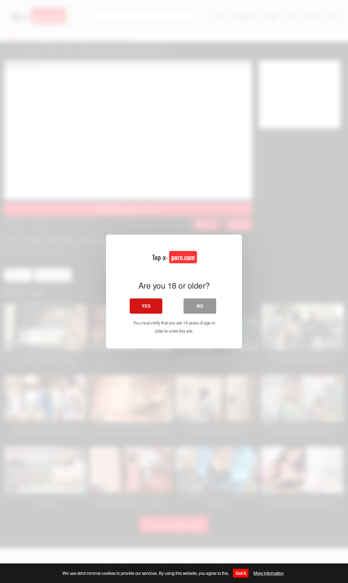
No (200, 306)
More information (268, 573)
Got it (241, 573)
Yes (146, 306)
